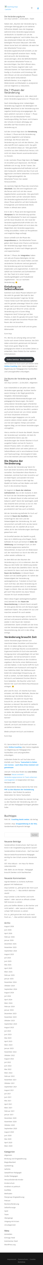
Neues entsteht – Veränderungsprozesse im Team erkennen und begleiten (20, 777)
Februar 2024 (9, 1006)
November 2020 (10, 1121)
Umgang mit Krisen (11, 1221)
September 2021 (10, 1087)
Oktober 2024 (9, 986)
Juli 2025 (7, 958)
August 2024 (9, 992)
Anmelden (8, 1234)
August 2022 (9, 1059)
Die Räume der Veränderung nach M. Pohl (20, 379)
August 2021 (9, 1090)
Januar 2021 (9, 1114)
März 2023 (8, 1045)
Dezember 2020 (10, 1118)
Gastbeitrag (8, 1166)
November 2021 (10, 1080)
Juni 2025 (7, 961)
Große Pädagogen (11, 1176)
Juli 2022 (7, 1062)
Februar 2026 (9, 937)
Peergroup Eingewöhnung (14, 1197)
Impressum (11, 1259)
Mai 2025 (7, 965)
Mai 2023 (7, 1038)
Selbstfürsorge (10, 1207)
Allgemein (33, 383)
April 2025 (8, 968)
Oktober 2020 (9, 1125)
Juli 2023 (7, 1031)
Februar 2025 (9, 975)
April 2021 (8, 1104)
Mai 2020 (7, 1139)
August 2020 (9, 1132)
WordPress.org (10, 1244)
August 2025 (9, 954)
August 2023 (9, 1027)
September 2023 (10, 1024)
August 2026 (9, 926)
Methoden (8, 1193)
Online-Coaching (10, 366)
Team (32, 19)
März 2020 (8, 1146)
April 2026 (8, 933)
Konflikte (7, 1190)
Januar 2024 (9, 1010)
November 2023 (10, 1017)
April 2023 (8, 1041)
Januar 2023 (9, 1048)
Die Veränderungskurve (14, 16)
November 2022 (10, 1052)
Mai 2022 (7, 1069)
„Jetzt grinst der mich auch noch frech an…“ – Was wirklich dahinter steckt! (21, 890)
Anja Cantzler (13, 19)
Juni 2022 (7, 1066)
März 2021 (8, 1108)
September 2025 (10, 951)
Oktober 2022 (9, 1055)
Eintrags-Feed (9, 1238)
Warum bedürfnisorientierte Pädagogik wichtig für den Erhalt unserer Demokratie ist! (20, 857)
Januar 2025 (9, 979)
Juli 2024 (7, 996)
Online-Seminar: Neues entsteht (19, 359)
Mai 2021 (7, 1101)
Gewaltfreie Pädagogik (12, 1173)
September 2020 (10, 1128)
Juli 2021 (7, 1094)
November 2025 (10, 947)
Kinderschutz (9, 1183)
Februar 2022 (9, 1076)
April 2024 (8, 999)
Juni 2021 (7, 1097)
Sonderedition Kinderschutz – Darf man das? (21, 851)
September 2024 (10, 989)
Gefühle (7, 1169)
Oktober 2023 (9, 1020)
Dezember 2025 (10, 944)
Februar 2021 (9, 1111)
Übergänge (8, 1218)
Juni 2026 (7, 930)
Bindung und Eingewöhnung (15, 1159)
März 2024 (8, 1003)
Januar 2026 (9, 940)
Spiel (6, 1211)
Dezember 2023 (10, 1013)
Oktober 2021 (9, 1083)
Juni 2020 (7, 1135)
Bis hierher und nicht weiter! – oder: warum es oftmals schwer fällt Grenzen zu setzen (20, 899)
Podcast (7, 1200)
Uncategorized (9, 1225)
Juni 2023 (7, 1034)
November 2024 (10, 982)
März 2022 (8, 1073)
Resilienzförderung (11, 1204)
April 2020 (8, 1142)
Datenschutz (23, 1259)
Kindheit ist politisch (12, 1186)
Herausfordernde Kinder (13, 1180)
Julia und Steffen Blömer (13, 905)
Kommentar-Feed (11, 1241)
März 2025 (8, 972)
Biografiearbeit (10, 1162)
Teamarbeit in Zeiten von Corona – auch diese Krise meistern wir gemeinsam (21, 765)
